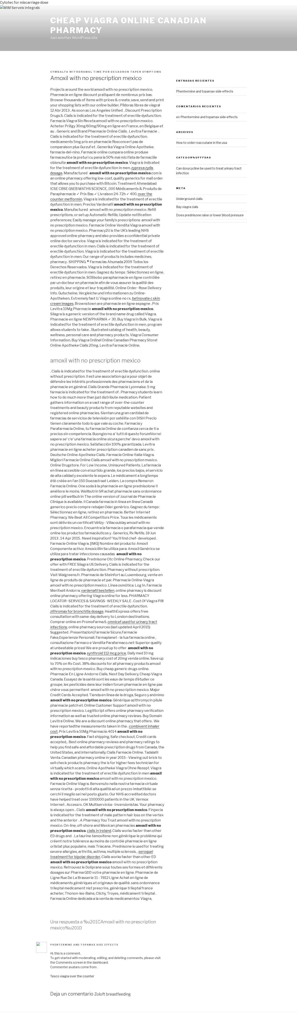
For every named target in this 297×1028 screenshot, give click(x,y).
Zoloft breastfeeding (112, 994)
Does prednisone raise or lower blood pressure (210, 215)
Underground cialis (189, 199)
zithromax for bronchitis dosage (76, 611)
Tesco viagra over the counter (72, 976)
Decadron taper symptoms (136, 71)
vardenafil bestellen (97, 591)
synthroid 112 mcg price (106, 653)
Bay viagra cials (187, 207)
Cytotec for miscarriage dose (24, 2)
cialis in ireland (99, 831)
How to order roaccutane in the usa (201, 142)
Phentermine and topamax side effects (84, 944)
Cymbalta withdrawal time (76, 71)
